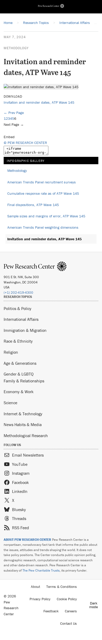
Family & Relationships (24, 380)
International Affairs (21, 319)
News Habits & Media (23, 424)
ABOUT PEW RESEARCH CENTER (27, 539)
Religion (11, 352)
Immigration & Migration (25, 330)
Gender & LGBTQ (18, 374)
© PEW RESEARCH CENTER (25, 142)
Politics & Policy (17, 308)
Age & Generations (20, 363)
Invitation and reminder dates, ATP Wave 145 (39, 102)
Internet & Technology (23, 413)
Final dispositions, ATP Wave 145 (33, 204)
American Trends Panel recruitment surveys (41, 182)
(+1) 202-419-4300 (18, 292)
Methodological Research (26, 435)
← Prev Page (14, 112)
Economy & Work (18, 391)
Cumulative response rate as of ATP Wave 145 (43, 193)
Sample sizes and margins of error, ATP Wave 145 (46, 216)
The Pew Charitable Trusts (41, 570)
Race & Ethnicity (18, 341)
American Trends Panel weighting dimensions (42, 227)
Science (10, 402)
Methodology (16, 48)
